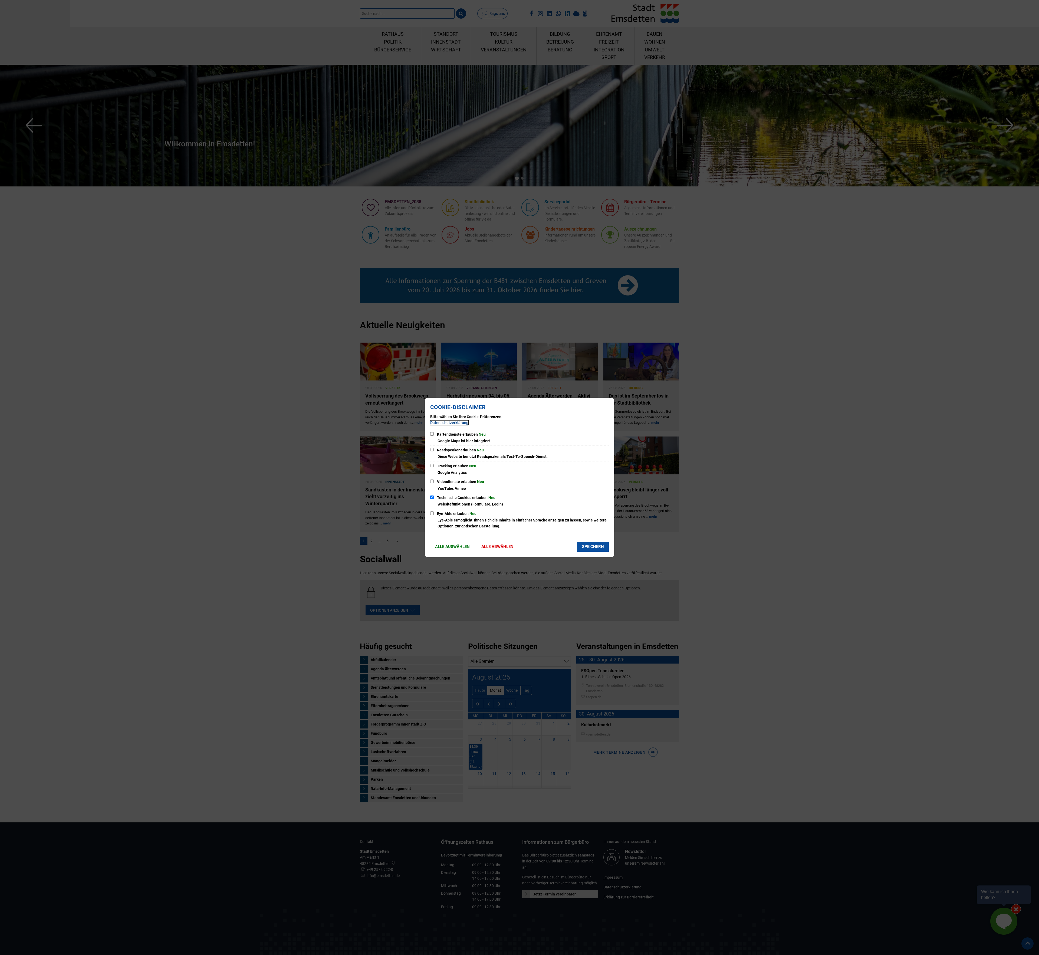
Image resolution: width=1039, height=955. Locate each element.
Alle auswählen (452, 546)
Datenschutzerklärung (449, 423)
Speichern (593, 546)
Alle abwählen (497, 546)
